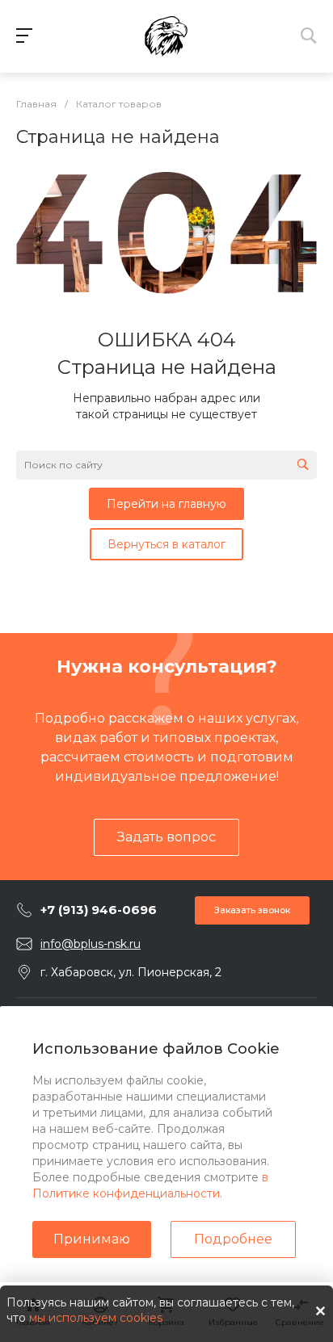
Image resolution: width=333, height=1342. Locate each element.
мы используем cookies (95, 1318)
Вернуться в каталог (166, 544)
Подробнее (233, 1239)
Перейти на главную (166, 504)
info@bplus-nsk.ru (90, 944)
